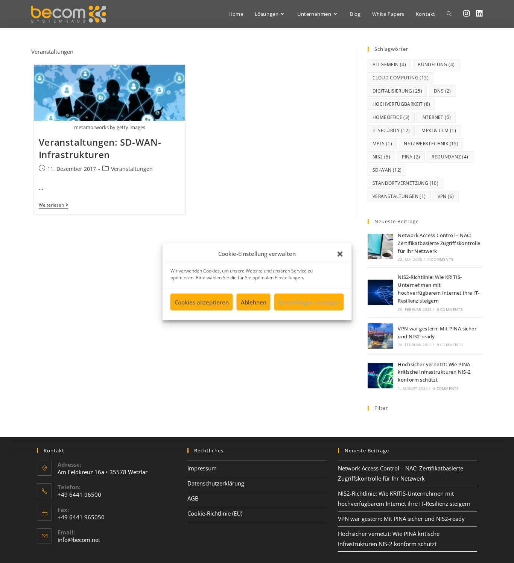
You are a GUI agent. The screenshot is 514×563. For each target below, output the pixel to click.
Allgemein (389, 64)
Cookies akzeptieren (202, 302)
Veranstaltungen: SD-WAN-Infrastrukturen (100, 148)
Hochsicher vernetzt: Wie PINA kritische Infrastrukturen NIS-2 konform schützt (434, 372)
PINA (411, 157)
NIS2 (381, 157)
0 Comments (440, 259)
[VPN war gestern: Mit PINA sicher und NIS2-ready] (380, 336)
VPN (446, 196)
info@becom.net (79, 539)
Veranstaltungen (132, 168)
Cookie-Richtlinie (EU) (214, 513)
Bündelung (436, 64)
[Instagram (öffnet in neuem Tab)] (466, 13)
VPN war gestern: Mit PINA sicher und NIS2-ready (401, 518)
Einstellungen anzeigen (309, 302)
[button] (340, 254)
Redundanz (450, 157)
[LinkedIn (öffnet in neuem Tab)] (479, 13)
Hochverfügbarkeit (401, 104)
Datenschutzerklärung (215, 483)
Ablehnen (253, 302)
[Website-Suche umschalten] (449, 14)
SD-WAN (387, 170)
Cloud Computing (401, 78)
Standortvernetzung (405, 183)
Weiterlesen (53, 205)
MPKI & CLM (438, 130)
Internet (436, 117)
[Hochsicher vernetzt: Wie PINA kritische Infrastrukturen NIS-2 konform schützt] (380, 375)
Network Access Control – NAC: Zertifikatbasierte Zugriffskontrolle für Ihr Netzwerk (439, 243)
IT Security (391, 130)
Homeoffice (391, 117)
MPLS (382, 143)
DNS (442, 91)
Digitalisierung (397, 91)
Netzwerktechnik (431, 143)
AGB (193, 498)
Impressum (202, 468)
